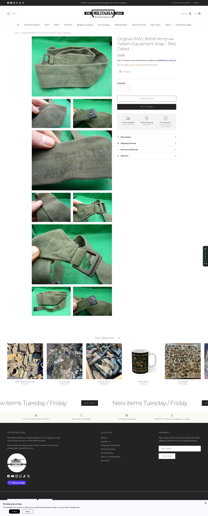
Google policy (75, 507)
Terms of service (108, 449)
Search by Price (139, 25)
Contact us (105, 441)
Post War (68, 25)
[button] (205, 256)
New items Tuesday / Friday (130, 403)
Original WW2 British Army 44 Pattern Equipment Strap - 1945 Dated (46, 33)
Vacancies (105, 460)
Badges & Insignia (85, 25)
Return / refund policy (110, 457)
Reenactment (121, 25)
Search (104, 438)
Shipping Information (110, 445)
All (18, 25)
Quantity (121, 83)
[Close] (205, 502)
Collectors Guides (183, 25)
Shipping (133, 65)
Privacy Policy (64, 507)
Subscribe (167, 456)
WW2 (56, 25)
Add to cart (147, 98)
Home (17, 33)
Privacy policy (107, 453)
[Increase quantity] (129, 88)
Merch (168, 25)
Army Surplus (104, 25)
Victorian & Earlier (32, 25)
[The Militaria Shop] (104, 13)
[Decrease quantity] (119, 88)
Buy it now (146, 107)
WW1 (47, 25)
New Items (155, 25)
